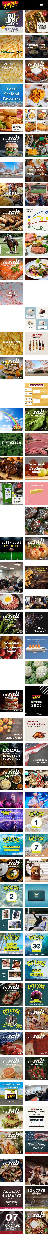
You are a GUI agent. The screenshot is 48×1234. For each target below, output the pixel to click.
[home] (10, 5)
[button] (41, 5)
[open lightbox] (11, 21)
